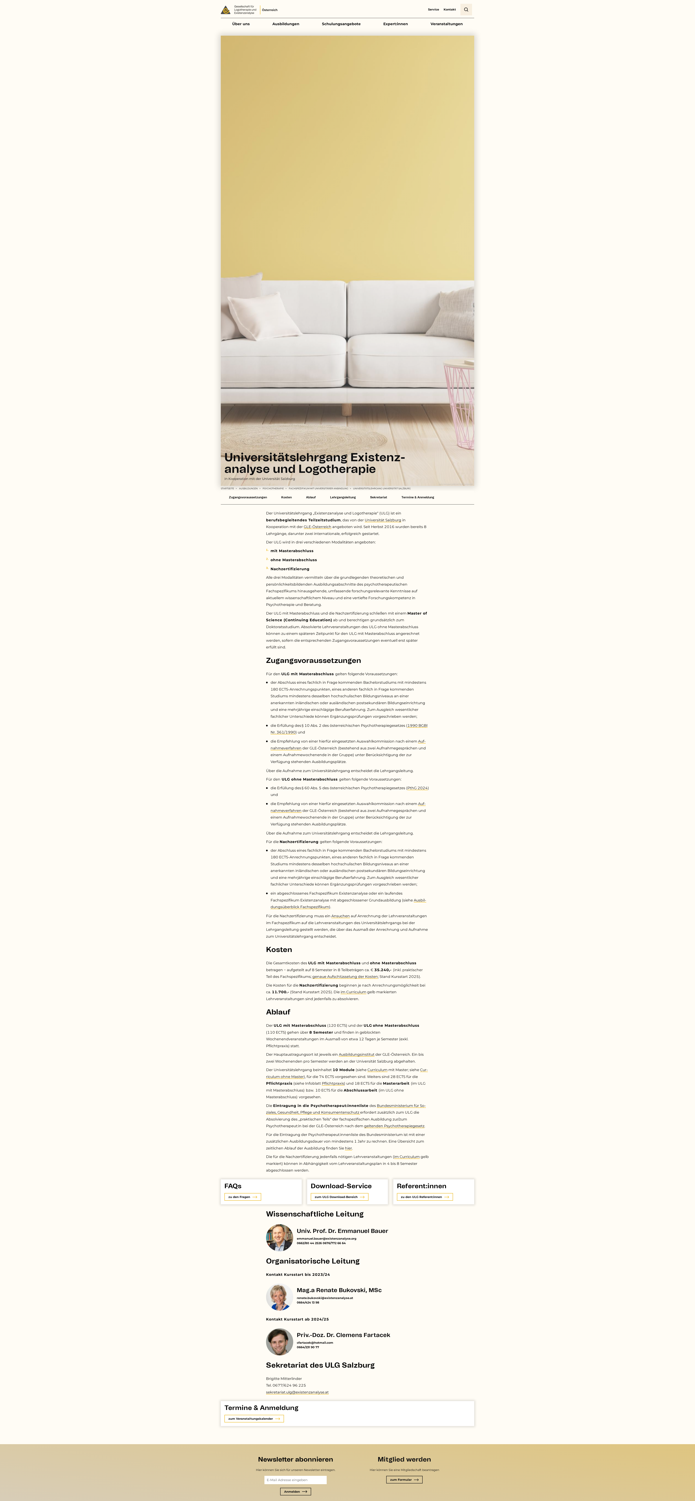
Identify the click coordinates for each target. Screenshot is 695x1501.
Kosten (286, 497)
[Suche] (466, 9)
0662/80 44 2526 (309, 1243)
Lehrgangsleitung (343, 497)
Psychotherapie (273, 488)
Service (433, 9)
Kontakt (450, 9)
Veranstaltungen (447, 24)
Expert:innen (395, 24)
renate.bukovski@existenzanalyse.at (325, 1298)
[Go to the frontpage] (250, 10)
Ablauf (311, 497)
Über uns (241, 24)
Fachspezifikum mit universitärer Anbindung (318, 488)
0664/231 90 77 (308, 1347)
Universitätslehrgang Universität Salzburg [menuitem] (382, 488)
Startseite (227, 488)
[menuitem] (229, 488)
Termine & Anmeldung (417, 497)
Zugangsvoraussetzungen (248, 497)
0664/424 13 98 (308, 1302)
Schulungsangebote (341, 24)
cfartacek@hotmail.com (315, 1342)
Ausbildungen (285, 24)
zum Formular (401, 1479)
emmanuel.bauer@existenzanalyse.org (326, 1238)
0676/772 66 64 (334, 1243)
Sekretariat (378, 497)
